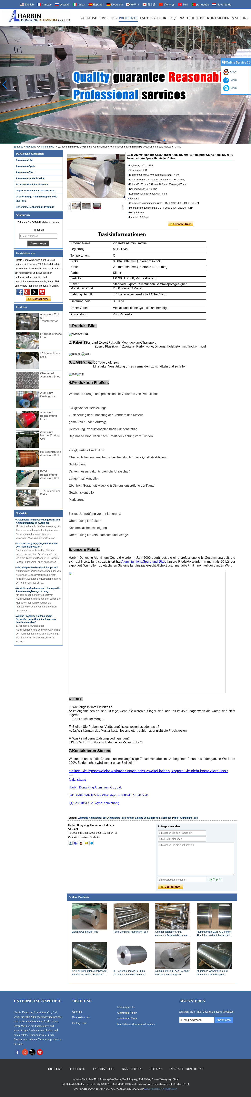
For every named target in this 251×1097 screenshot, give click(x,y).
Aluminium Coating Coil (47, 394)
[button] (158, 140)
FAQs (172, 18)
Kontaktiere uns (81, 1017)
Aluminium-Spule (25, 166)
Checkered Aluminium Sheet (50, 375)
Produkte (128, 18)
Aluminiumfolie (46, 146)
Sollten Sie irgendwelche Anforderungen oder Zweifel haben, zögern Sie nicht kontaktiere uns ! (148, 771)
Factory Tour (153, 18)
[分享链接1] (42, 292)
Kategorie (31, 146)
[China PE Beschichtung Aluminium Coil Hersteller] (27, 458)
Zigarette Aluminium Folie (92, 817)
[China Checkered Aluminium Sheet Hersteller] (27, 380)
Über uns (108, 18)
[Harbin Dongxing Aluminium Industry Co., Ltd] (36, 17)
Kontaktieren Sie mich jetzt (38, 298)
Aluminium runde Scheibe (30, 178)
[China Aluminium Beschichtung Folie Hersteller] (27, 419)
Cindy (232, 71)
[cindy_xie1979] (76, 843)
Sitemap (156, 1069)
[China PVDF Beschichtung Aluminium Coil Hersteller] (27, 478)
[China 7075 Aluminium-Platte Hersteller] (27, 498)
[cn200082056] (91, 843)
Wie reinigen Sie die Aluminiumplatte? (37, 567)
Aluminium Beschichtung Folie (48, 416)
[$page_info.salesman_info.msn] (70, 843)
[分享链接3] (27, 292)
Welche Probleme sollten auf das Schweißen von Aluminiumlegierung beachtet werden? (36, 619)
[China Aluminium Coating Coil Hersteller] (27, 399)
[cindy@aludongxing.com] (86, 843)
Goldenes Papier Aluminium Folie (179, 817)
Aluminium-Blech (25, 172)
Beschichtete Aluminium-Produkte (35, 207)
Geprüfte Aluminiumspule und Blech (36, 190)
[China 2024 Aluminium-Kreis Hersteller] (27, 360)
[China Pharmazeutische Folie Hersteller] (27, 340)
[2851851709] (81, 843)
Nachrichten (192, 18)
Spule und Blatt (154, 561)
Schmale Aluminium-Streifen (32, 184)
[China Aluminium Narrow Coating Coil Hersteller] (27, 439)
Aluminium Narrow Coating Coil (50, 435)
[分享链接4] (19, 292)
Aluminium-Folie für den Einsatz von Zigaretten (134, 817)
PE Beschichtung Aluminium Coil (50, 453)
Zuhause (89, 18)
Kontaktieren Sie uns (227, 18)
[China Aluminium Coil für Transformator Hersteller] (27, 321)
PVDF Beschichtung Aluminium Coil (49, 475)
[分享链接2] (34, 292)
